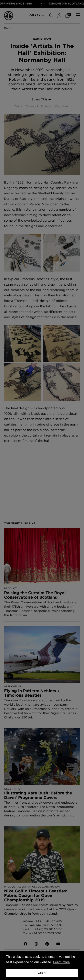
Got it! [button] (42, 972)
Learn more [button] (61, 962)
